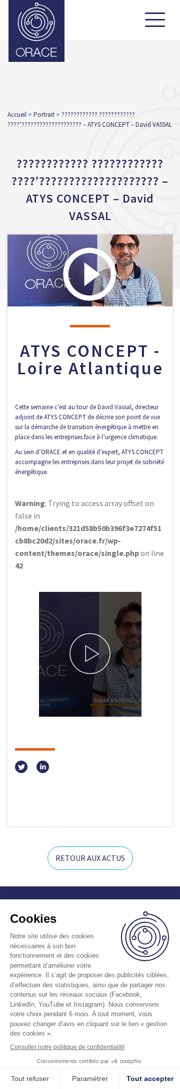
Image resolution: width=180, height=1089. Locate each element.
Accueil (17, 114)
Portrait (44, 114)
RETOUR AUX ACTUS (90, 858)
